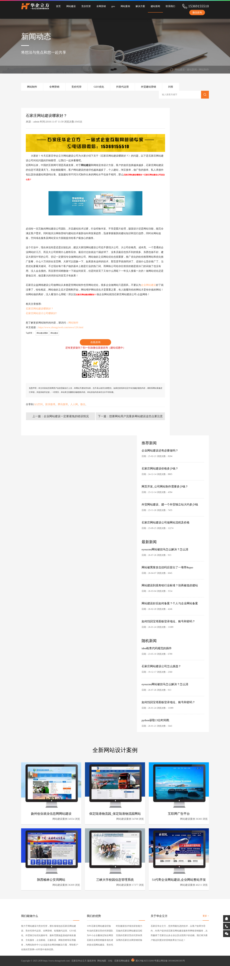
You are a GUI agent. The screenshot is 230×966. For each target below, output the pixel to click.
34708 (135, 819)
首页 (58, 6)
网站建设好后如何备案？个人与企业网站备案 (170, 603)
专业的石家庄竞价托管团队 (100, 931)
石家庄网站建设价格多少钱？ (160, 468)
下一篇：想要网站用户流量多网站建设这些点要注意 (130, 416)
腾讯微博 (63, 404)
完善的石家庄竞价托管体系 (129, 935)
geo (113, 6)
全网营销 (101, 6)
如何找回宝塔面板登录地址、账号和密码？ (168, 621)
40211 (199, 885)
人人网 (74, 404)
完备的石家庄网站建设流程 (129, 931)
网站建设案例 (59, 819)
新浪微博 (50, 404)
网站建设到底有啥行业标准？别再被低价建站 (170, 585)
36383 (199, 819)
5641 (170, 726)
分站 (110, 961)
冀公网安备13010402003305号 (170, 961)
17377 (135, 885)
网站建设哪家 (42, 333)
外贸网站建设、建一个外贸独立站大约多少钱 (170, 504)
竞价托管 (86, 6)
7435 (170, 510)
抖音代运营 (122, 86)
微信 (82, 404)
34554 (71, 819)
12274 (170, 528)
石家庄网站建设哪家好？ (39, 308)
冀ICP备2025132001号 (145, 961)
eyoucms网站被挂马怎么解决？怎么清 (165, 549)
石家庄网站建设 (122, 961)
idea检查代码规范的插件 (157, 648)
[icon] (133, 961)
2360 (170, 672)
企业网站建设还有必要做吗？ (160, 450)
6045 (170, 573)
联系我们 (170, 6)
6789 (170, 654)
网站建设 (71, 6)
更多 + (206, 916)
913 (169, 555)
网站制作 (204, 69)
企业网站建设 (148, 285)
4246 (170, 609)
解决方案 (140, 6)
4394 (170, 492)
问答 (170, 86)
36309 (71, 885)
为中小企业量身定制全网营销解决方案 (100, 936)
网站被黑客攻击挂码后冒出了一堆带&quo (167, 567)
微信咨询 (197, 12)
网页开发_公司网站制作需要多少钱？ (165, 486)
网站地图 (101, 961)
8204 (170, 456)
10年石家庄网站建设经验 (99, 926)
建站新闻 (155, 6)
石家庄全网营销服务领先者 (100, 940)
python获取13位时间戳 (155, 720)
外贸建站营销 (148, 86)
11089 (170, 627)
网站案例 (125, 6)
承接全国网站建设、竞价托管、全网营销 (100, 945)
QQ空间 (38, 404)
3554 (170, 591)
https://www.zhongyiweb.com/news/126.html (60, 327)
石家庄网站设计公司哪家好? (41, 313)
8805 (170, 474)
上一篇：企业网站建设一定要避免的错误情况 (60, 416)
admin (36, 121)
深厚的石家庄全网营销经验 (129, 940)
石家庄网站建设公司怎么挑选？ (161, 666)
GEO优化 (99, 86)
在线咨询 (95, 342)
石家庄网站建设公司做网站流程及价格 (165, 522)
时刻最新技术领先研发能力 (129, 926)
